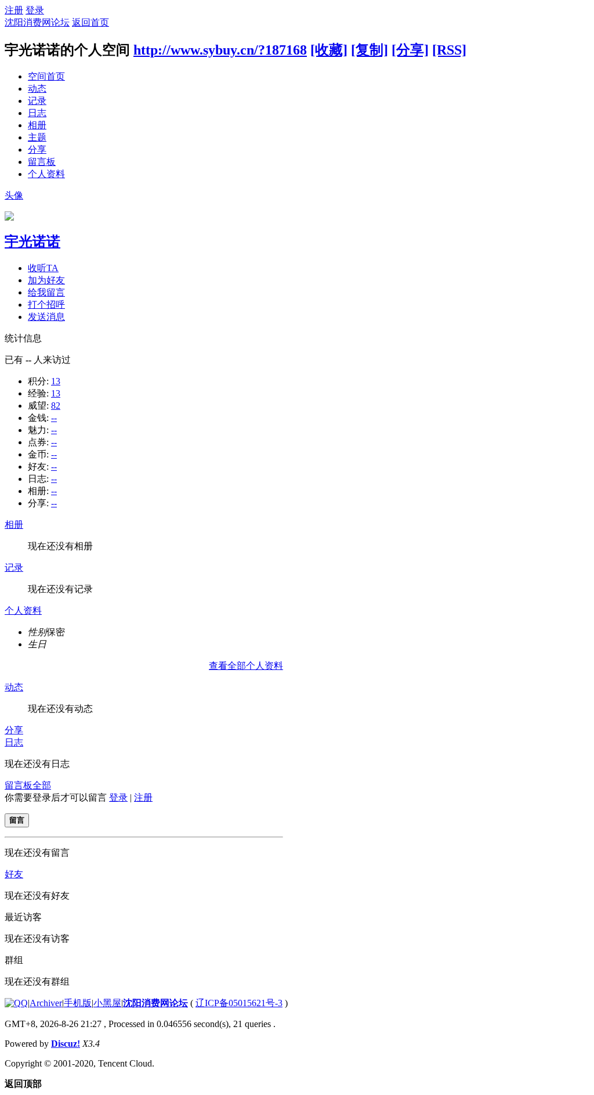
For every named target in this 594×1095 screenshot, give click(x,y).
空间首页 (46, 76)
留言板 (42, 162)
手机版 (78, 1003)
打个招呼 (46, 304)
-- (54, 418)
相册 (37, 125)
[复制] (369, 49)
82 (55, 405)
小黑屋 (107, 1003)
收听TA (43, 268)
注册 (14, 10)
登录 (35, 10)
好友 (14, 874)
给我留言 (46, 292)
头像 (14, 195)
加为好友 (46, 280)
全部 (41, 785)
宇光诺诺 (32, 241)
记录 (37, 101)
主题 (37, 137)
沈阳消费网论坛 (37, 22)
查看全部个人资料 (246, 666)
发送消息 (46, 317)
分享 (37, 149)
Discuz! (65, 1044)
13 (55, 381)
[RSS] (449, 49)
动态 (37, 88)
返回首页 (90, 22)
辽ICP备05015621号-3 (238, 1003)
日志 (37, 113)
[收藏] (328, 49)
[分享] (410, 49)
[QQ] (16, 1003)
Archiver (46, 1003)
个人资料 (46, 174)
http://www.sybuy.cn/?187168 (220, 49)
